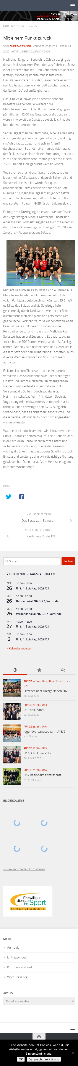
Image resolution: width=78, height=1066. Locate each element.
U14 (51, 681)
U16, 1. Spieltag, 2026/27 (32, 639)
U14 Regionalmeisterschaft (42, 775)
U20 (26, 686)
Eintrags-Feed (17, 957)
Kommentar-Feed (19, 967)
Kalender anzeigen (20, 648)
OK (21, 1059)
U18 (65, 681)
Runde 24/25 (27, 26)
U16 (58, 681)
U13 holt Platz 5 (34, 710)
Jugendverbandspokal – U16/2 (44, 732)
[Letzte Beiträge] (15, 670)
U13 (44, 681)
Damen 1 (9, 26)
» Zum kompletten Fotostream (24, 869)
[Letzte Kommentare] (63, 670)
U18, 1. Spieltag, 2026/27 (32, 626)
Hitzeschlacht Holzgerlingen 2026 (46, 691)
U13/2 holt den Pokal (38, 753)
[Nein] (72, 1053)
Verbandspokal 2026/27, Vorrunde (39, 614)
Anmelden (14, 947)
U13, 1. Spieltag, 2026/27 (32, 588)
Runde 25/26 (32, 681)
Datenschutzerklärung (44, 1059)
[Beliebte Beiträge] (39, 670)
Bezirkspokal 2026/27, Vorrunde (37, 601)
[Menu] (72, 5)
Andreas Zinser (20, 46)
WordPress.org (17, 977)
